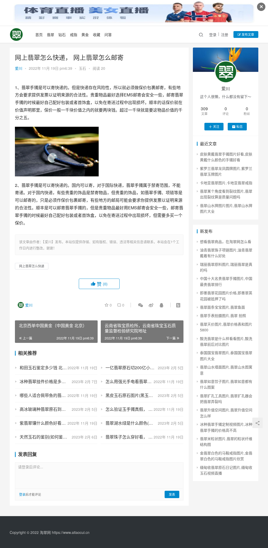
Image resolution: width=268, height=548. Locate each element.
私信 (239, 126)
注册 (224, 34)
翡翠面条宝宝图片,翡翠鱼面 (222, 307)
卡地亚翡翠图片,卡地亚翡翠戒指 (226, 182)
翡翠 (50, 34)
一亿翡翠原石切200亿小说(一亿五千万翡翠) (144, 368)
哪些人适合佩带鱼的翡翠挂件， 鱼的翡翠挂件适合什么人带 (58, 395)
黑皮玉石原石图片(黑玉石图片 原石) (138, 395)
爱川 (18, 68)
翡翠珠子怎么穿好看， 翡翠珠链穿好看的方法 (144, 437)
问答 (108, 34)
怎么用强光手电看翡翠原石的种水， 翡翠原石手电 (144, 381)
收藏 (96, 34)
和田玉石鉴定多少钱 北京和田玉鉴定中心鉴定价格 (58, 368)
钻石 (62, 34)
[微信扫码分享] (140, 305)
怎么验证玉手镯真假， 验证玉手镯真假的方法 (144, 409)
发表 (172, 494)
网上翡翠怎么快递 (31, 266)
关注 (216, 126)
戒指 (73, 34)
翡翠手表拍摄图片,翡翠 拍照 (223, 315)
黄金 (85, 34)
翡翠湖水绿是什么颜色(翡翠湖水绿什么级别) (144, 423)
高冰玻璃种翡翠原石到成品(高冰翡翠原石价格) (58, 409)
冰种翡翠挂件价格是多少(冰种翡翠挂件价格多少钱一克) (58, 381)
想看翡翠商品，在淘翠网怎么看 (225, 241)
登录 (212, 34)
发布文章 (247, 34)
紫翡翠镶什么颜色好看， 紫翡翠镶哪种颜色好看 (58, 423)
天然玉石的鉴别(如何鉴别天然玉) (50, 437)
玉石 (82, 68)
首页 (39, 34)
